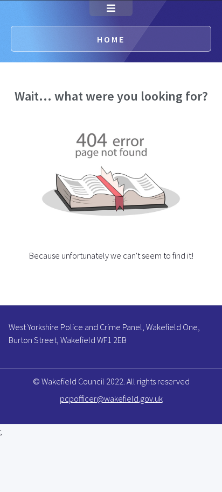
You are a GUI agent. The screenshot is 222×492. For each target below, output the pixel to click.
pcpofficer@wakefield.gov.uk (111, 398)
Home (111, 39)
